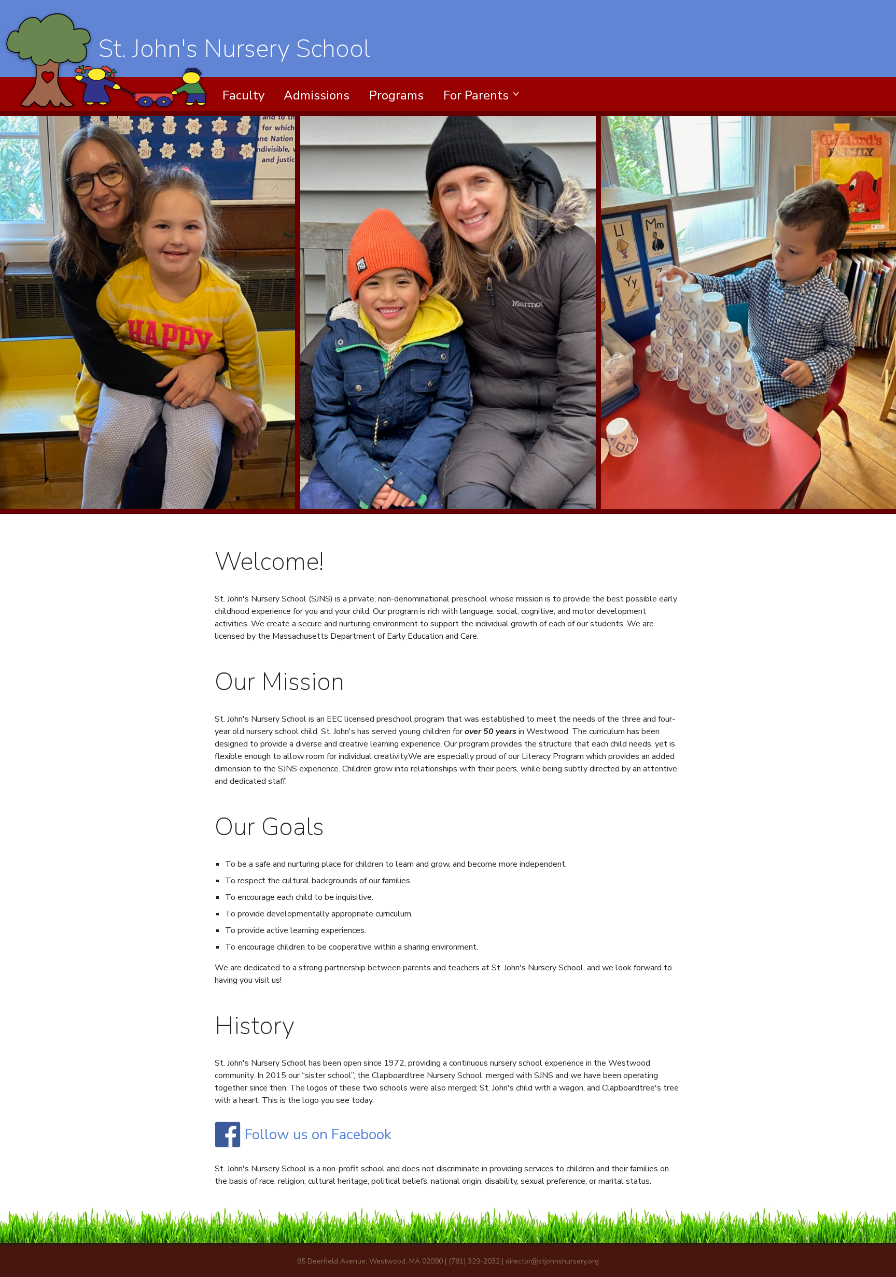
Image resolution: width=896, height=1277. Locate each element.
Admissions (316, 95)
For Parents (476, 95)
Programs (396, 95)
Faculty (243, 95)
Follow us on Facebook (318, 1134)
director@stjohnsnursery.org (552, 1261)
